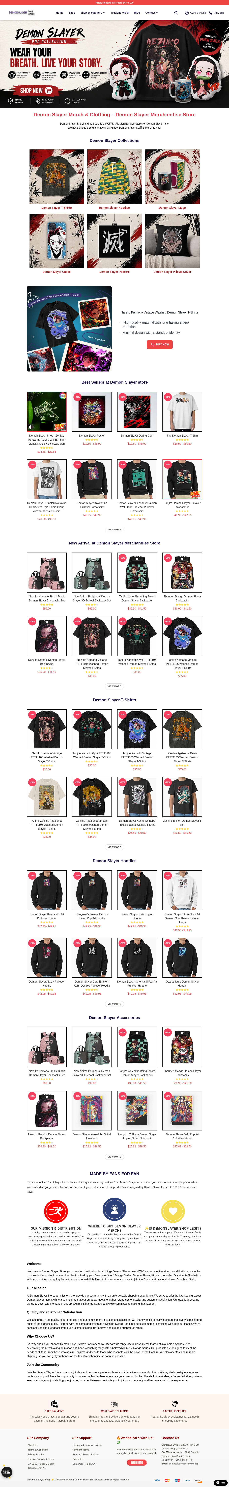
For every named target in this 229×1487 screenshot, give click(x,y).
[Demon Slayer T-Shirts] (56, 176)
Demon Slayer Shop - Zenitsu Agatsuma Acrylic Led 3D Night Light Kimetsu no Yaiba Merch (46, 439)
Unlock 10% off (6, 1472)
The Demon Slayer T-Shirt (182, 435)
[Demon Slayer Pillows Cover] (172, 240)
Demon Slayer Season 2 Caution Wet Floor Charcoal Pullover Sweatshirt (137, 507)
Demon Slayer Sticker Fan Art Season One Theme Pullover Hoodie (182, 918)
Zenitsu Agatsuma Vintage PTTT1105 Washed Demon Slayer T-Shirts (92, 824)
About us (32, 1445)
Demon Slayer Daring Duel (137, 435)
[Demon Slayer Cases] (56, 240)
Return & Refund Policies (86, 1454)
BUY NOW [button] (162, 344)
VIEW (47, 428)
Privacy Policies (36, 1454)
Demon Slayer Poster (92, 435)
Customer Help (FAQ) (84, 1463)
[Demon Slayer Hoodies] (114, 176)
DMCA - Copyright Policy (41, 1459)
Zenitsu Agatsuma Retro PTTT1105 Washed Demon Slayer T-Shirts (182, 757)
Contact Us (78, 1459)
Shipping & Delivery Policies (87, 1445)
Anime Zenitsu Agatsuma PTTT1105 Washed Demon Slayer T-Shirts (47, 824)
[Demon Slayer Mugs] (172, 176)
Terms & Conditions (38, 1449)
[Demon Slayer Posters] (114, 240)
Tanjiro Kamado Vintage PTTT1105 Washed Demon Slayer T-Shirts (182, 663)
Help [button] (223, 1483)
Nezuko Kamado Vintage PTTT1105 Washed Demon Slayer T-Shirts (92, 663)
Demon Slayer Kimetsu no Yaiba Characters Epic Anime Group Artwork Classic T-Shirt (46, 507)
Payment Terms (81, 1449)
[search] (176, 12)
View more (114, 529)
